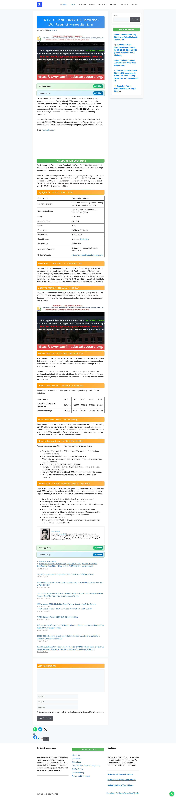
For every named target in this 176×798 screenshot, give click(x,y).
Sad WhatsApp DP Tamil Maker (121, 785)
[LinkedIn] (39, 739)
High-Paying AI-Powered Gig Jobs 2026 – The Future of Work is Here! (65, 574)
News (49, 561)
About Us (76, 755)
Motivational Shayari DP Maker (120, 774)
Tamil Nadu (113, 4)
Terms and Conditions (81, 776)
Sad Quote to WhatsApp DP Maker (122, 780)
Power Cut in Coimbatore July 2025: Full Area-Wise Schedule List (125, 63)
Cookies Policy (78, 773)
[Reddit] (42, 739)
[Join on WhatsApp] (171, 793)
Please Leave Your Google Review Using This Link (123, 793)
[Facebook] (35, 739)
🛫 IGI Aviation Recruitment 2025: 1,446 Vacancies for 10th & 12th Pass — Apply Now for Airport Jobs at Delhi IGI (126, 75)
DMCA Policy (77, 769)
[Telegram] (40, 731)
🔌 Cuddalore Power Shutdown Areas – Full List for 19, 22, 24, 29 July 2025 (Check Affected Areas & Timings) (125, 50)
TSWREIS (134, 4)
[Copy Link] (46, 739)
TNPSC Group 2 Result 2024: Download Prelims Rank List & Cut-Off (64, 609)
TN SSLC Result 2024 (89, 564)
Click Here (84, 239)
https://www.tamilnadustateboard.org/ (87, 255)
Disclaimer (76, 762)
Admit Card (82, 4)
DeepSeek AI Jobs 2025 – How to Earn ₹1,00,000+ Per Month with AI (65, 566)
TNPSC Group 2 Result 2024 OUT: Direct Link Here (57, 617)
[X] (45, 731)
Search (116, 16)
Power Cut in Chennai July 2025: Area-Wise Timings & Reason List (125, 37)
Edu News (63, 4)
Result (73, 4)
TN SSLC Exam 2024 (74, 564)
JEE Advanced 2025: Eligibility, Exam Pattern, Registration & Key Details (66, 604)
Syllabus (92, 4)
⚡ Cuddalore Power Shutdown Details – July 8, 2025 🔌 (125, 88)
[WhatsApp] (35, 731)
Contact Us (76, 759)
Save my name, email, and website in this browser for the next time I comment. (71, 712)
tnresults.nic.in (49, 130)
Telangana (124, 4)
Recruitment (102, 4)
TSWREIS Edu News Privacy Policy (86, 766)
